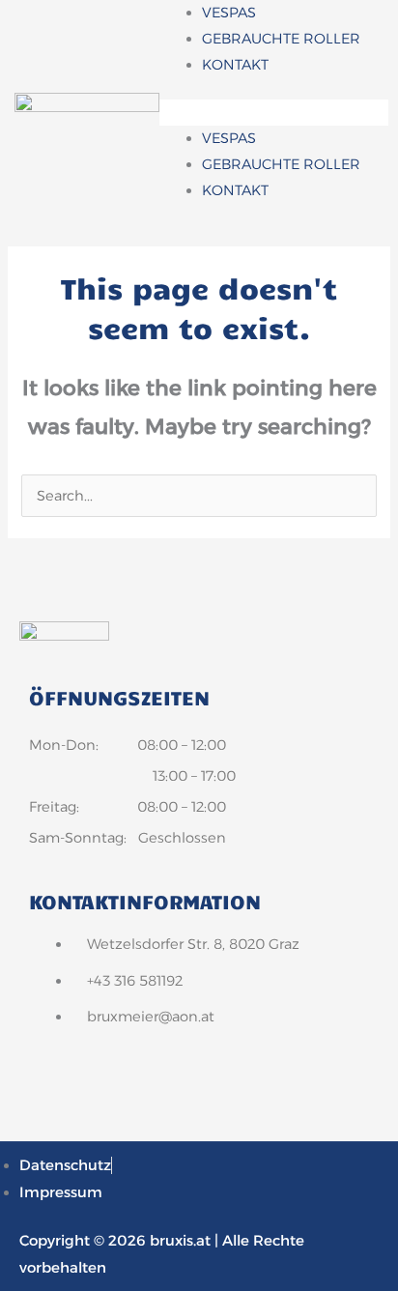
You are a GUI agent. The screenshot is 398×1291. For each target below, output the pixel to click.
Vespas (229, 12)
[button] (273, 113)
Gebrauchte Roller (281, 38)
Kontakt (235, 64)
